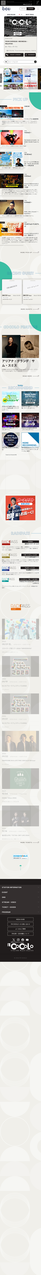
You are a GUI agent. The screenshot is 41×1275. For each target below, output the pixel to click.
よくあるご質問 (20, 929)
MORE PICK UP (26, 252)
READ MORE (27, 376)
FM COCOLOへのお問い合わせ (20, 924)
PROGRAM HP (31, 54)
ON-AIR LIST (29, 4)
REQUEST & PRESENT (15, 54)
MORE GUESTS (26, 309)
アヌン (10, 46)
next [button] (40, 70)
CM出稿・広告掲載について (20, 934)
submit (35, 61)
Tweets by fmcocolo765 (11, 454)
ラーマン (15, 46)
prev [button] (2, 70)
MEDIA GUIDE (20, 919)
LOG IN (23, 8)
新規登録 (30, 8)
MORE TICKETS (26, 842)
